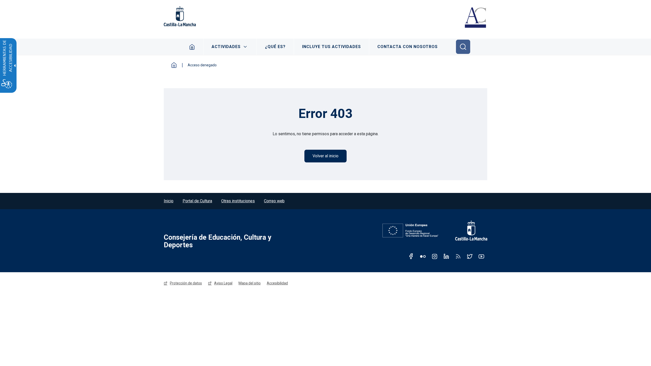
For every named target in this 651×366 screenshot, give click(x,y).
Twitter (470, 256)
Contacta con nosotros (407, 46)
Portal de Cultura (197, 201)
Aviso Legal (223, 283)
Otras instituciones (238, 201)
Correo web (274, 201)
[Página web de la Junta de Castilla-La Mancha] (180, 16)
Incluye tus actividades (331, 46)
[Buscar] (463, 47)
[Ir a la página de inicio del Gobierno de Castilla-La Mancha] (468, 230)
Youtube (481, 256)
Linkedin (446, 256)
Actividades (226, 46)
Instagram (434, 256)
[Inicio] (475, 18)
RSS (458, 256)
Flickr (423, 256)
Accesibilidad (277, 283)
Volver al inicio (325, 156)
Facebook (411, 256)
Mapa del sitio (250, 283)
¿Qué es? (275, 46)
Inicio (192, 47)
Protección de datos (186, 283)
